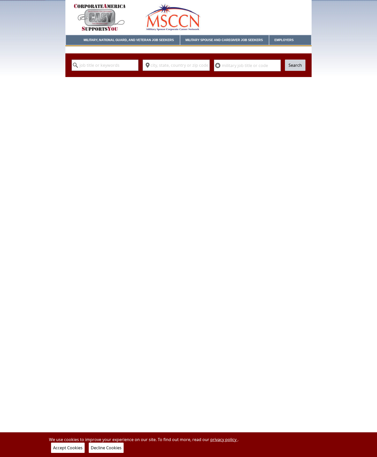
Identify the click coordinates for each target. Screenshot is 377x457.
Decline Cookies (106, 448)
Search (295, 65)
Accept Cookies (68, 448)
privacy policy (223, 439)
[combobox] (105, 65)
